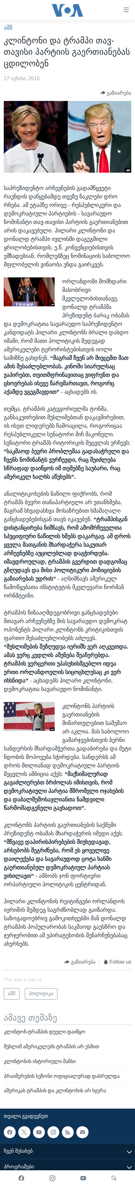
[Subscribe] (82, 1132)
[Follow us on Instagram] (53, 1132)
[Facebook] (21, 1178)
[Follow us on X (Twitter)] (24, 1132)
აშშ (8, 28)
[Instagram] (52, 1178)
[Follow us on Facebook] (10, 1132)
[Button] (116, 93)
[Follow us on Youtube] (39, 1132)
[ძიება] (114, 1178)
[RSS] (68, 1132)
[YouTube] (83, 1178)
